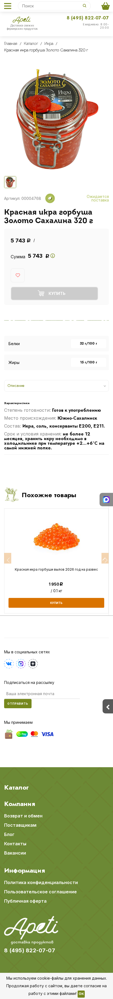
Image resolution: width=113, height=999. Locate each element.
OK (81, 994)
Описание (15, 385)
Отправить (17, 703)
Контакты (15, 843)
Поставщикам (20, 825)
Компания (19, 804)
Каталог (16, 787)
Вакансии (15, 853)
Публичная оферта (25, 901)
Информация (24, 870)
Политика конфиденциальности (41, 882)
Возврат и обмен (23, 816)
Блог (9, 834)
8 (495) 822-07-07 (88, 18)
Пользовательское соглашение (40, 891)
